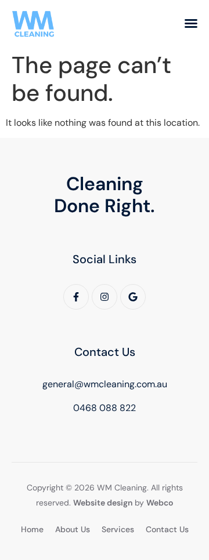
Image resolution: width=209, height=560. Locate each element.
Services (118, 529)
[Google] (133, 297)
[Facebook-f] (76, 297)
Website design (102, 502)
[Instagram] (104, 297)
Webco (159, 502)
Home (32, 529)
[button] (191, 23)
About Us (72, 529)
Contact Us (167, 529)
